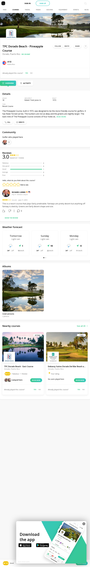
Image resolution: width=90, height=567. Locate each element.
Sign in (27, 3)
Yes (26, 73)
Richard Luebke (19, 192)
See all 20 (81, 326)
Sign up (42, 3)
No (31, 73)
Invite (66, 46)
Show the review (11, 218)
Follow (58, 46)
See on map (25, 54)
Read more (61, 117)
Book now (36, 380)
